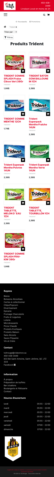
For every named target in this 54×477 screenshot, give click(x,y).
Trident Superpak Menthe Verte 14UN (39, 167)
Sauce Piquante (11, 338)
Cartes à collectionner (14, 302)
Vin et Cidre (9, 341)
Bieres (7, 296)
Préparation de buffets (14, 382)
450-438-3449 (45, 4)
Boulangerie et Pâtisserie (15, 388)
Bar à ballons (10, 385)
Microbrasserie (11, 323)
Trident (12, 27)
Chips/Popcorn (11, 305)
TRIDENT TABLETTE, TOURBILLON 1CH (39, 210)
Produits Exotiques (13, 329)
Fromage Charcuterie (14, 314)
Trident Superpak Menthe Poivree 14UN (14, 167)
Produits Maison (11, 332)
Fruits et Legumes (12, 317)
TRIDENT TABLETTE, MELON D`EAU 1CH (12, 212)
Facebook (9, 365)
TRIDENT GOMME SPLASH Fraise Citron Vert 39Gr (14, 78)
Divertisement (10, 308)
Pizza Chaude (10, 326)
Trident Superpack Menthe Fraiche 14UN (38, 123)
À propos (8, 379)
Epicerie (7, 311)
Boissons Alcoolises (13, 299)
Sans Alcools (10, 335)
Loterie (7, 320)
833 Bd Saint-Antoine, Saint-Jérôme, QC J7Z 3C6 (25, 360)
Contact (7, 391)
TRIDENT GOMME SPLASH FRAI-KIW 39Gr (14, 256)
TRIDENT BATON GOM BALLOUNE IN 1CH (38, 78)
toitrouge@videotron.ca (15, 353)
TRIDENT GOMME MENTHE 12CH (14, 120)
